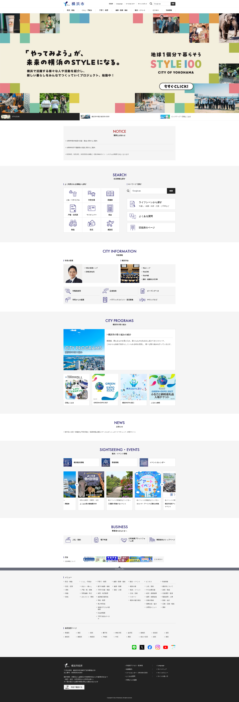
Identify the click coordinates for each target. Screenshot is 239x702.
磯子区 (105, 633)
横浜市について (167, 586)
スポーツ (133, 597)
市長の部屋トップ (92, 268)
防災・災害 (69, 586)
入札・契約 (150, 586)
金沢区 (130, 633)
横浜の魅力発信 (135, 600)
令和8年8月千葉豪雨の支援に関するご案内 (81, 147)
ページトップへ (119, 569)
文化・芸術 (134, 593)
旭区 (79, 633)
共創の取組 (150, 600)
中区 (116, 637)
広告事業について (70, 561)
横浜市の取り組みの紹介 (119, 334)
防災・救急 (68, 581)
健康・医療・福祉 (119, 581)
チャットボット (142, 3)
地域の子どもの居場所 (104, 608)
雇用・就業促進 (151, 597)
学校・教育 (101, 600)
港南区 (143, 633)
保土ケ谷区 (144, 637)
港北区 (155, 633)
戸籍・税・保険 (87, 590)
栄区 (167, 633)
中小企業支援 (150, 590)
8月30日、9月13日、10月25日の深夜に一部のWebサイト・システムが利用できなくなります (98, 154)
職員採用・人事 (167, 597)
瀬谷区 (67, 637)
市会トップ (146, 268)
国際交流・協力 (151, 604)
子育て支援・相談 (104, 590)
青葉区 (67, 633)
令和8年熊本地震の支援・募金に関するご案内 (82, 141)
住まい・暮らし (87, 586)
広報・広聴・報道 (168, 604)
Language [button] (119, 3)
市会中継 (146, 275)
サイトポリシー (163, 673)
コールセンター (130, 3)
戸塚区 (105, 637)
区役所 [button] (111, 3)
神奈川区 (118, 633)
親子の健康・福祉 (104, 586)
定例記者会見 (90, 272)
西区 (129, 637)
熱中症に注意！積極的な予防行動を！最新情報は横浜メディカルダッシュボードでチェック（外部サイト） (100, 432)
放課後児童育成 (103, 597)
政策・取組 (166, 590)
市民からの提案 (131, 680)
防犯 (66, 597)
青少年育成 (101, 604)
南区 (167, 637)
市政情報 (165, 581)
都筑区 (80, 637)
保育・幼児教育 (103, 593)
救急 (66, 593)
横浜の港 (133, 586)
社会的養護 (101, 613)
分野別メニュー (151, 607)
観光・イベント (135, 581)
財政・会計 (166, 600)
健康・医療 (117, 586)
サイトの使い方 (163, 676)
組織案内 (129, 669)
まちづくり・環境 (87, 597)
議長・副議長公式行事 (150, 279)
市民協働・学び (87, 593)
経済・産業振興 (151, 593)
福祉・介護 (117, 590)
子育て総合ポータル (104, 617)
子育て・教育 (101, 581)
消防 (66, 590)
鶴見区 (92, 637)
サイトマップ (162, 669)
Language (161, 665)
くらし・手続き (86, 581)
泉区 (91, 633)
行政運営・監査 (167, 593)
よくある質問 (130, 676)
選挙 (163, 607)
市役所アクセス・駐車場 (134, 665)
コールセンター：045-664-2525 (137, 673)
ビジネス (149, 581)
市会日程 (146, 272)
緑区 (154, 637)
